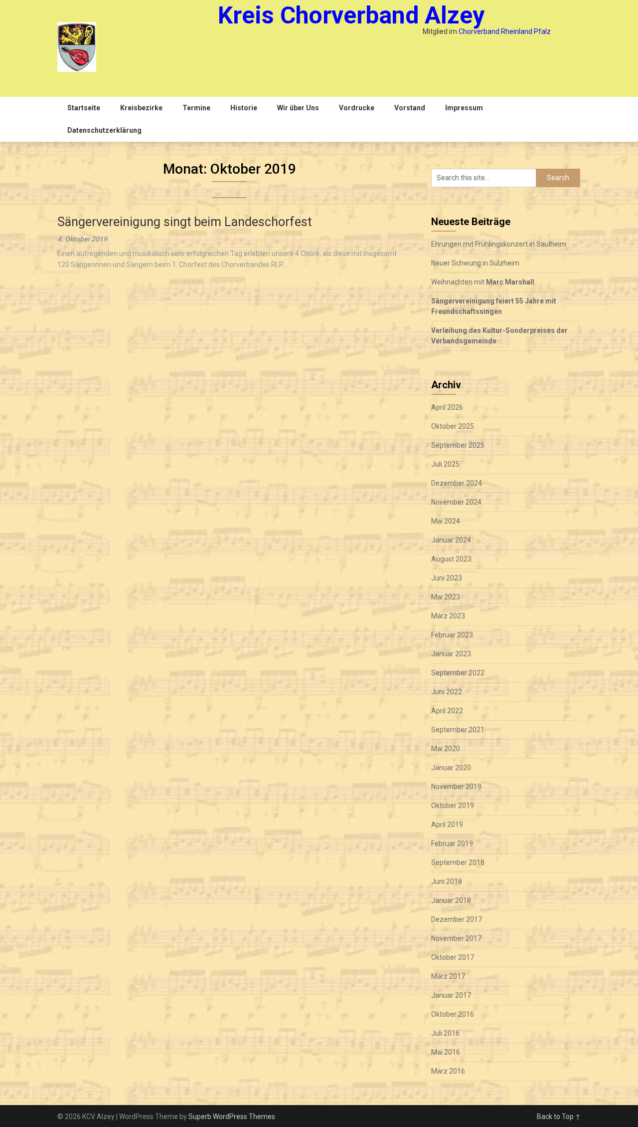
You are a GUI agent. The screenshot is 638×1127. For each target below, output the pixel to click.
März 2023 (448, 616)
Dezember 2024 (456, 483)
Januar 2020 (451, 768)
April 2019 (447, 825)
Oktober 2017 (452, 957)
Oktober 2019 (452, 806)
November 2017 (456, 938)
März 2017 (448, 976)
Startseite (83, 108)
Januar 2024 (451, 540)
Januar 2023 (451, 654)
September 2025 (457, 445)
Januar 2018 (451, 900)
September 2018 (457, 862)
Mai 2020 (445, 749)
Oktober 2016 (452, 1014)
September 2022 (457, 673)
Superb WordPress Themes (231, 1117)
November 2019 (456, 787)
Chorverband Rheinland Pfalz (505, 31)
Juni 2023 (446, 578)
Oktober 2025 (452, 426)
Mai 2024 (445, 521)
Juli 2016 (445, 1033)
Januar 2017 (451, 995)
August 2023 (451, 559)
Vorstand (409, 108)
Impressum (464, 108)
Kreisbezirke (141, 108)
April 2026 (447, 407)
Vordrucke (356, 108)
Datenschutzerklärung (104, 130)
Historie (243, 108)
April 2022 (447, 711)
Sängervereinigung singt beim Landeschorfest (184, 222)
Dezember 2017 (456, 919)
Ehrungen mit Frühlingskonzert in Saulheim (498, 244)
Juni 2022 (446, 692)
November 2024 (456, 502)
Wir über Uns (298, 108)
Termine (196, 108)
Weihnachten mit (482, 282)
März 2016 (448, 1071)
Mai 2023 (445, 597)
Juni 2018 (446, 881)
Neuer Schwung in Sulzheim (475, 263)
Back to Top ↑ (559, 1117)
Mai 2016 (445, 1052)
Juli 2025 (445, 464)
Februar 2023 (452, 635)
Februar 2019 (452, 843)
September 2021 (457, 730)
